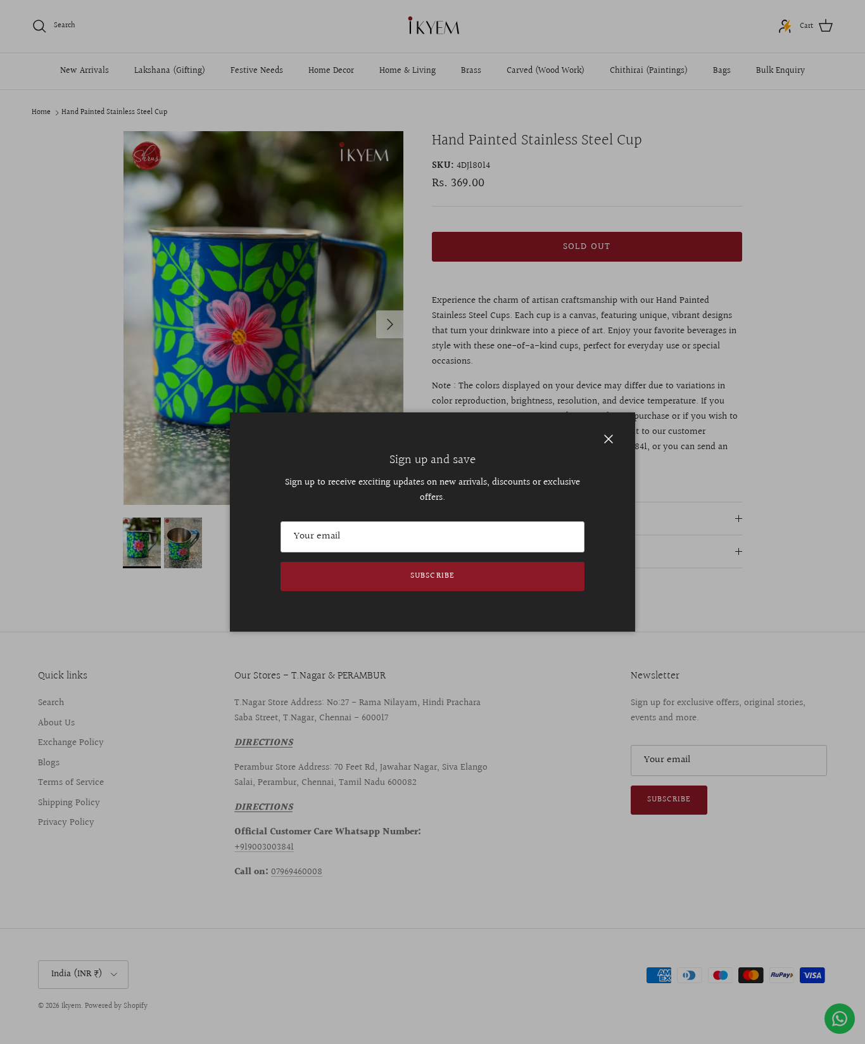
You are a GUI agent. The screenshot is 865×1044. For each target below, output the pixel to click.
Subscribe (432, 576)
